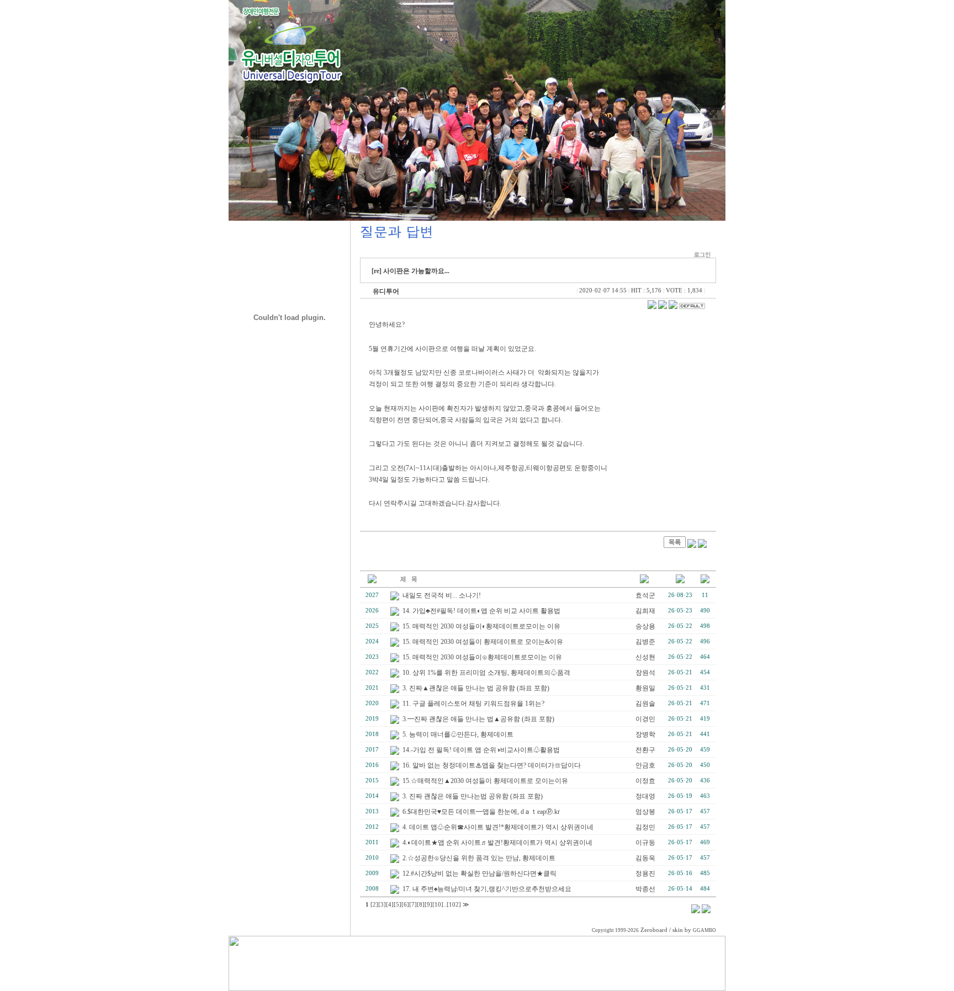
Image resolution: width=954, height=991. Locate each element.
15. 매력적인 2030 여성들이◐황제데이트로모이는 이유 (481, 626)
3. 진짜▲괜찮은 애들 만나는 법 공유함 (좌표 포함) (475, 688)
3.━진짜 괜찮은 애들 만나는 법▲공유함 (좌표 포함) (478, 719)
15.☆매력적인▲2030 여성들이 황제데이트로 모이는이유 (485, 781)
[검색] (695, 911)
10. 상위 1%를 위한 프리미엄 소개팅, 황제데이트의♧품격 (486, 672)
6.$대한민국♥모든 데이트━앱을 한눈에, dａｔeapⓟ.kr (481, 812)
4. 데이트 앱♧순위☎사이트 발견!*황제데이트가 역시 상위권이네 (497, 827)
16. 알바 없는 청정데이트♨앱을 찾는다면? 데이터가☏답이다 (491, 765)
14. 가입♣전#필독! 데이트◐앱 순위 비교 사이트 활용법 (481, 611)
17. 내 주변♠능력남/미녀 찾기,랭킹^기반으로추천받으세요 (486, 889)
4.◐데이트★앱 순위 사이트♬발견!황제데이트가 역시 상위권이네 (497, 842)
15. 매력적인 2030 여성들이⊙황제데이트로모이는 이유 (482, 657)
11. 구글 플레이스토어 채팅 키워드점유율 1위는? (473, 703)
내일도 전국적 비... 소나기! (441, 595)
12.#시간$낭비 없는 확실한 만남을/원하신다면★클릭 (479, 873)
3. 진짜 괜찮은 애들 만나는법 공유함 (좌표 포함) (472, 796)
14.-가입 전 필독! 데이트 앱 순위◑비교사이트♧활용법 (481, 750)
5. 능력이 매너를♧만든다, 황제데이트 (457, 734)
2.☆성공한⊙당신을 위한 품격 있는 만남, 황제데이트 (478, 858)
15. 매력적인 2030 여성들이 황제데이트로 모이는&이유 (482, 642)
